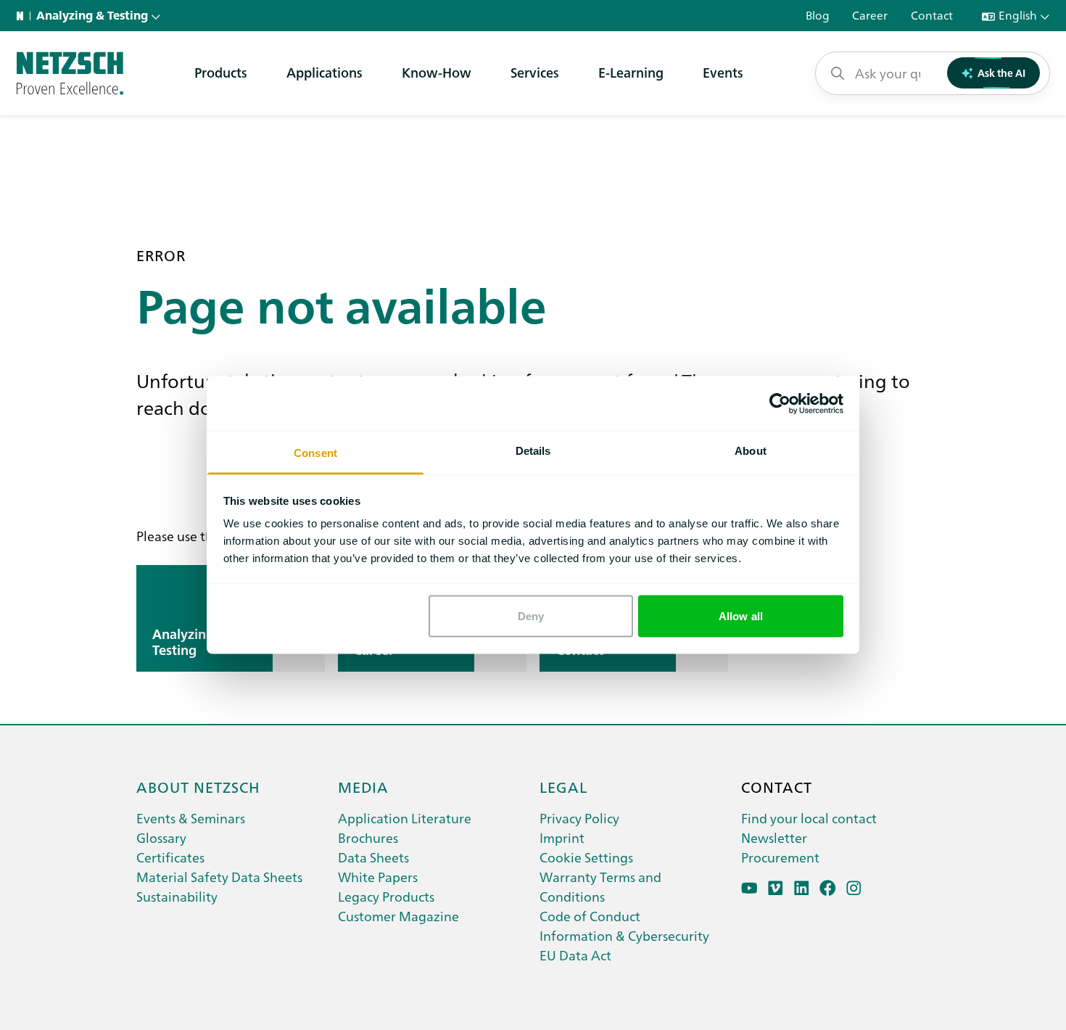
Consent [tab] (315, 453)
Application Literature (404, 818)
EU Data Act (575, 955)
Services (535, 72)
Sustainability (177, 896)
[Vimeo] (775, 888)
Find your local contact (809, 818)
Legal (563, 786)
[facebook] (827, 888)
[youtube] (749, 888)
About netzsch (198, 786)
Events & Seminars (190, 818)
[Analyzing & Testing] (70, 73)
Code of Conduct (590, 916)
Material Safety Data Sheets (219, 877)
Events (723, 72)
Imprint (562, 837)
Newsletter (774, 837)
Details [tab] (533, 451)
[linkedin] (801, 888)
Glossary (161, 837)
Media (363, 786)
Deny (531, 615)
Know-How (436, 72)
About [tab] (751, 451)
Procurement (780, 857)
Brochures (368, 837)
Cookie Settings (586, 857)
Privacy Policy (579, 818)
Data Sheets (373, 857)
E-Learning (631, 72)
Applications (324, 72)
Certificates (170, 857)
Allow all (741, 615)
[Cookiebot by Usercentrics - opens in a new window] (779, 403)
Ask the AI (1001, 72)
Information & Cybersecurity (624, 935)
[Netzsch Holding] (23, 16)
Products (220, 72)
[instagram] (854, 888)
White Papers (378, 877)
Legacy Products (386, 896)
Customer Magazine (398, 916)
